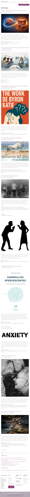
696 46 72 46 (11, 483)
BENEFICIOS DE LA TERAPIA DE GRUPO (9, 176)
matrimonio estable (8, 406)
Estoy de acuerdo (11, 495)
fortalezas (23, 323)
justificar (15, 261)
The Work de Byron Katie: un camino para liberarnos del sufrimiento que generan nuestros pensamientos (15, 86)
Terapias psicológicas (10, 478)
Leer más (19, 39)
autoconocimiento (10, 323)
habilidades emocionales (11, 209)
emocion (25, 208)
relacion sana (24, 406)
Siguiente (5, 449)
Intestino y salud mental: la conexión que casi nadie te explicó (13, 10)
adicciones (4, 208)
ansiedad (3, 133)
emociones (18, 171)
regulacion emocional (18, 406)
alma (3, 171)
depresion (3, 134)
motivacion (17, 209)
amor (3, 405)
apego (3, 261)
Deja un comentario (5, 82)
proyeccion (24, 261)
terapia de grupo (26, 209)
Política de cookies (18, 495)
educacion (4, 81)
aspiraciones (6, 171)
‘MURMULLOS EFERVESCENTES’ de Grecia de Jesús (11, 266)
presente (21, 261)
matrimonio (3, 406)
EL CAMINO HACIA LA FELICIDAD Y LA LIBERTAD (11, 138)
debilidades (15, 323)
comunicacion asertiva (12, 405)
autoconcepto (4, 323)
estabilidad (18, 405)
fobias (5, 209)
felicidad (21, 171)
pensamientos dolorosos (15, 134)
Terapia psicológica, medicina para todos (20, 470)
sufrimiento (25, 134)
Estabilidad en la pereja (6, 404)
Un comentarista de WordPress (6, 470)
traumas (2, 210)
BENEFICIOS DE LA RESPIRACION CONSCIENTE (11, 411)
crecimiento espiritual (12, 171)
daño (9, 261)
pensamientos (8, 134)
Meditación (4, 442)
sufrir (2, 262)
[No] (28, 494)
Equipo (9, 480)
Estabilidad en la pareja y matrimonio (8, 355)
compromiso (6, 405)
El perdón (3, 214)
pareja (13, 406)
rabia (28, 261)
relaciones (3, 172)
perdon (3, 260)
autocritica (6, 261)
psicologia (20, 134)
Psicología (9, 41)
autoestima (7, 133)
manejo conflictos (23, 405)
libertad (24, 171)
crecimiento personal (16, 208)
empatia (2, 209)
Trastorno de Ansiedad (5, 326)
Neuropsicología (5, 41)
